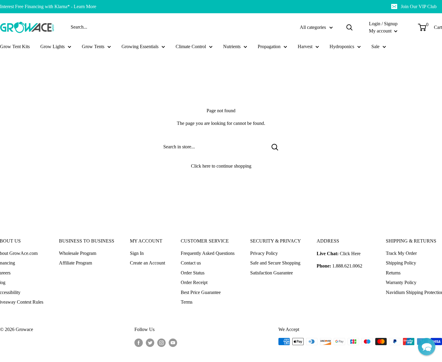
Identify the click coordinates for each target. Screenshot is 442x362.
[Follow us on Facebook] (138, 342)
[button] (426, 346)
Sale (375, 46)
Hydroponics (342, 46)
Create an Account (147, 262)
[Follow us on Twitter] (150, 342)
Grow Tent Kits (15, 46)
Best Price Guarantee (201, 292)
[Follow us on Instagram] (161, 342)
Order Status (192, 272)
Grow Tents (93, 46)
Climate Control (191, 46)
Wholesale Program (77, 253)
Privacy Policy (264, 253)
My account (381, 30)
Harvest (305, 46)
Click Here (350, 253)
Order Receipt (194, 282)
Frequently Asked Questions (208, 253)
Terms (186, 302)
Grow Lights (52, 46)
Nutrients (232, 46)
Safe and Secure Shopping (275, 262)
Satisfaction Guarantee (271, 272)
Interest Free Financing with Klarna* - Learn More (48, 6)
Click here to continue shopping (221, 166)
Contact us (191, 262)
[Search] (349, 27)
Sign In (137, 253)
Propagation (269, 46)
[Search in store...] (275, 147)
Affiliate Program (75, 262)
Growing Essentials (139, 46)
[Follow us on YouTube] (173, 342)
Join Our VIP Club (419, 6)
